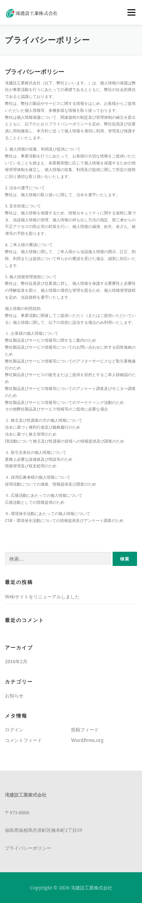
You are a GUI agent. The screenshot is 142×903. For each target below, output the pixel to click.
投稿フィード (85, 729)
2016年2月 (16, 661)
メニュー (131, 12)
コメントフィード (23, 740)
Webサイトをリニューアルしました (42, 596)
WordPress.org (87, 740)
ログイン (14, 729)
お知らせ (14, 695)
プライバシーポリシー (28, 848)
